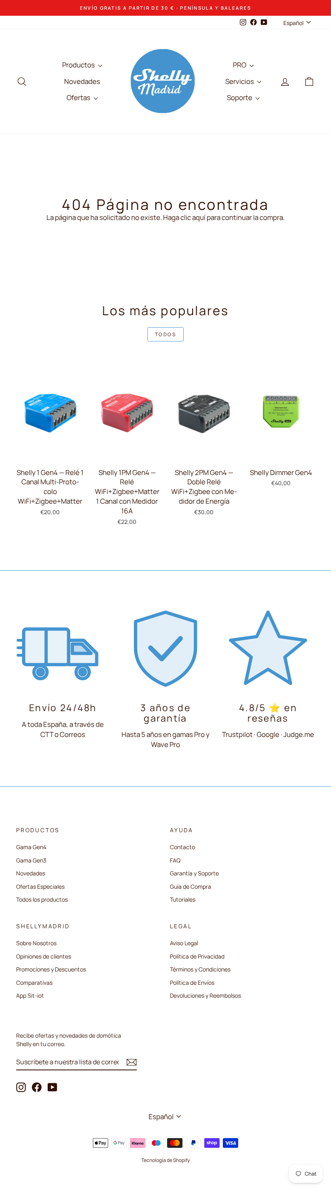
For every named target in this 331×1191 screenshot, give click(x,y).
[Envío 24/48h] (63, 648)
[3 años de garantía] (165, 648)
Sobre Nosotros (36, 943)
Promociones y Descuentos (51, 969)
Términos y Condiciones (200, 969)
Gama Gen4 (31, 847)
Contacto (182, 847)
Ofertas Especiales (40, 886)
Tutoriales (182, 899)
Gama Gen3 (31, 860)
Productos (79, 64)
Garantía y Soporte (194, 873)
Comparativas (34, 982)
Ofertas (79, 97)
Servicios (240, 81)
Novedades (82, 81)
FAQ (175, 860)
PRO (240, 64)
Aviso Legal (184, 943)
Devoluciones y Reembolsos (205, 995)
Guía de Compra (190, 886)
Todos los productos (42, 899)
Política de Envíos (192, 982)
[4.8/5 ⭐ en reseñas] (268, 648)
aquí (198, 217)
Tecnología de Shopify (165, 1160)
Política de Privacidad (197, 956)
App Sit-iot (30, 995)
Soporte (240, 97)
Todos (165, 334)
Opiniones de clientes (43, 956)
